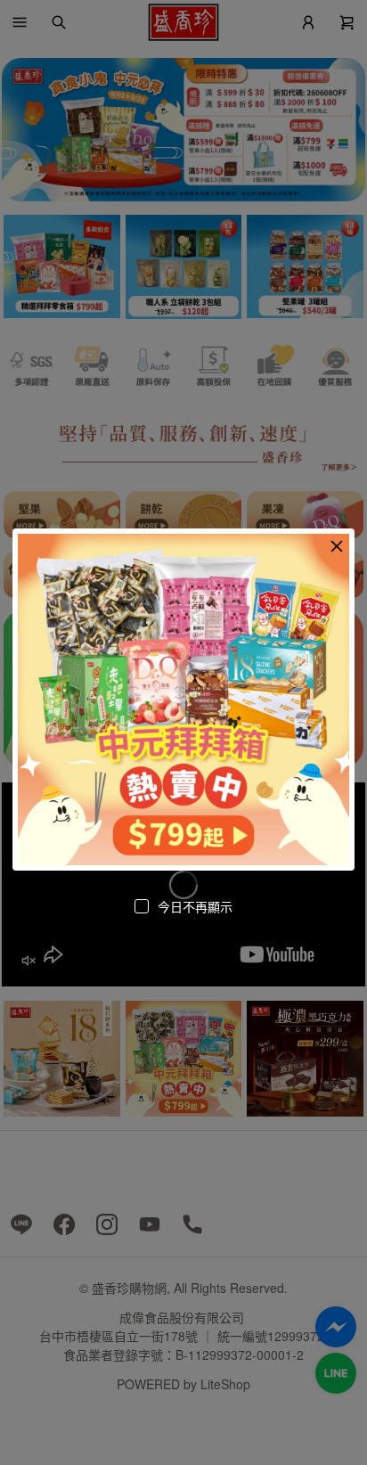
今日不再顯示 (195, 906)
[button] (337, 546)
